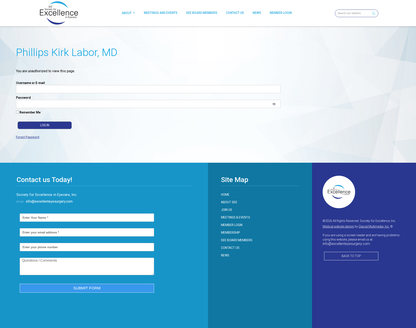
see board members (236, 240)
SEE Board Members (201, 13)
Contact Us (235, 13)
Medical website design (338, 226)
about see (229, 202)
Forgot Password (27, 137)
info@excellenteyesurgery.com (49, 201)
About (127, 13)
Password (23, 97)
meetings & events (235, 217)
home (225, 194)
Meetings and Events (160, 13)
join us (226, 210)
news (225, 255)
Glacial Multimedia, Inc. (374, 226)
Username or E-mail (30, 83)
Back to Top (351, 256)
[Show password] (274, 104)
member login (231, 225)
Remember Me (30, 112)
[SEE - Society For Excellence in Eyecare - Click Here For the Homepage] (59, 13)
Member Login (281, 13)
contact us (230, 247)
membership (230, 232)
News (257, 13)
